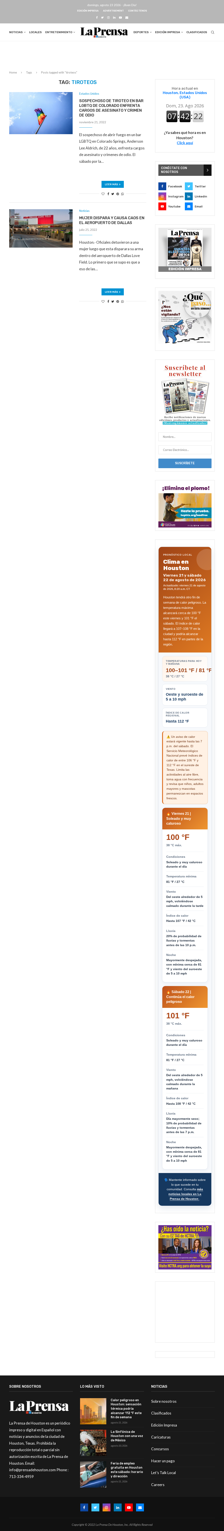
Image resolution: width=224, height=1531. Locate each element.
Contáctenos (137, 10)
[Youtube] (120, 17)
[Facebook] (97, 17)
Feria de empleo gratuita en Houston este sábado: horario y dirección (127, 1470)
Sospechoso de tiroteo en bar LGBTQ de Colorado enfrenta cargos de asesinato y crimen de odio (111, 108)
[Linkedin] (114, 17)
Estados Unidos (89, 93)
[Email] (126, 17)
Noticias (16, 32)
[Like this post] (103, 194)
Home (13, 72)
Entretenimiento (58, 32)
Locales (35, 32)
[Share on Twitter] (112, 194)
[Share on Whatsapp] (122, 194)
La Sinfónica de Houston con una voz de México (127, 1436)
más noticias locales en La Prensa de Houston (185, 1193)
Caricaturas (161, 1437)
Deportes (141, 32)
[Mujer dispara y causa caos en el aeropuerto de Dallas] (41, 228)
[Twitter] (102, 17)
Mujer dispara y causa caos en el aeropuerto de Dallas (111, 220)
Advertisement (113, 10)
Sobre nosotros (164, 1401)
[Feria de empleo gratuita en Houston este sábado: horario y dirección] (93, 1474)
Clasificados (196, 32)
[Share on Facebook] (108, 194)
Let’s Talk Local (163, 1472)
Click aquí (185, 142)
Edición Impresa (88, 10)
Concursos (160, 1449)
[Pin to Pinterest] (117, 194)
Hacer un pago (163, 1461)
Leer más (111, 184)
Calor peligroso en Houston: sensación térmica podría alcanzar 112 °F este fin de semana (126, 1408)
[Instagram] (108, 17)
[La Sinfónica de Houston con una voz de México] (93, 1443)
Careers (157, 1484)
